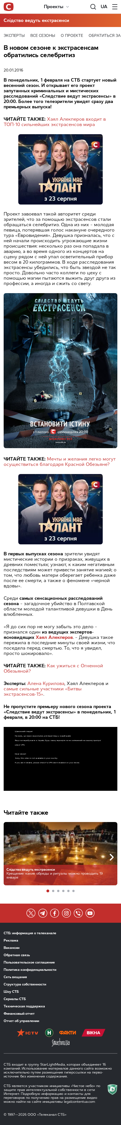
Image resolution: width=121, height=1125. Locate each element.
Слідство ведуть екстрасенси (36, 20)
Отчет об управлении (21, 1021)
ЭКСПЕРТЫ (14, 35)
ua (104, 6)
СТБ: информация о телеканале (30, 933)
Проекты (53, 6)
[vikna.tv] (94, 1033)
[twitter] (30, 913)
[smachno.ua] (61, 1043)
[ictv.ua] (27, 1033)
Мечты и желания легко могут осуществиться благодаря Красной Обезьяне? (60, 461)
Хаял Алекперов (54, 637)
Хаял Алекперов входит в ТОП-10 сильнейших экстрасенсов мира (55, 121)
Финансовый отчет (19, 1014)
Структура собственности (25, 984)
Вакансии (11, 948)
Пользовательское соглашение (29, 962)
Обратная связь (17, 955)
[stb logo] (9, 7)
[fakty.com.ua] (67, 1033)
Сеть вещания (15, 977)
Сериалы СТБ (15, 999)
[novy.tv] (49, 1033)
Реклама (11, 940)
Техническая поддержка (24, 1006)
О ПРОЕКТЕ (72, 35)
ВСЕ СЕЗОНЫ (42, 35)
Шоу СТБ (11, 992)
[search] (93, 7)
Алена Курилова (45, 683)
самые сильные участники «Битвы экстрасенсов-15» (43, 691)
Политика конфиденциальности (30, 970)
